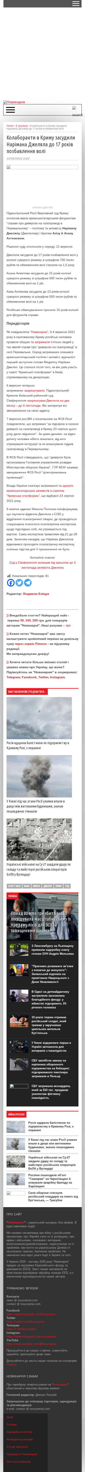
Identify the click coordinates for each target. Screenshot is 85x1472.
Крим (58, 886)
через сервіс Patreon (31, 643)
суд (67, 886)
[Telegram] (28, 583)
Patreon (11, 1364)
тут (68, 625)
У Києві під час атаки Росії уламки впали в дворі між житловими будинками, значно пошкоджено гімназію (36, 806)
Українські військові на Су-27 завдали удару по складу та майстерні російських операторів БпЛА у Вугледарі (39, 869)
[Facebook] (11, 583)
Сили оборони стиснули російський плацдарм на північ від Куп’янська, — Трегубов (53, 1196)
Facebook (29, 677)
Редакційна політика (19, 1432)
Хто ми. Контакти (17, 1446)
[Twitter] (19, 583)
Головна (12, 1424)
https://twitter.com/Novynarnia (25, 1321)
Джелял (47, 886)
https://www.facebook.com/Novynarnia (31, 1314)
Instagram (57, 677)
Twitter (43, 677)
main (26, 886)
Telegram (13, 677)
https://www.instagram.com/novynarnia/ (31, 1336)
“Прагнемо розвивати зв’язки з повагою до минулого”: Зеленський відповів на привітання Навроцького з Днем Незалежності (52, 974)
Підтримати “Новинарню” (22, 1454)
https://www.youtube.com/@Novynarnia (31, 1344)
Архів (10, 1417)
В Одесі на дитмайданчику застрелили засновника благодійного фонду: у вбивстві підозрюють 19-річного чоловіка (50, 999)
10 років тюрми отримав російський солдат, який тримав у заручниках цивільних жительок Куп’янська (49, 1025)
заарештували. (35, 390)
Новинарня (39, 332)
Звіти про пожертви (19, 1461)
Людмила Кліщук (36, 593)
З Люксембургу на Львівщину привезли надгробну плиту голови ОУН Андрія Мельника (53, 949)
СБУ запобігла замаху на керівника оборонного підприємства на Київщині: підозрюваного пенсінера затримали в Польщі (51, 1068)
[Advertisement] (42, 53)
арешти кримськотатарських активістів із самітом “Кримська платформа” (40, 490)
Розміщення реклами (20, 1439)
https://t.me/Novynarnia (21, 1329)
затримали (42, 342)
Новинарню (60, 1384)
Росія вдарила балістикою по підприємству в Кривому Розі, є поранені (51, 1126)
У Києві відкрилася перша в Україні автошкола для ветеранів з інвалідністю (51, 1046)
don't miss (14, 886)
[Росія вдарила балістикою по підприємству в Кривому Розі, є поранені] (39, 738)
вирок (36, 886)
